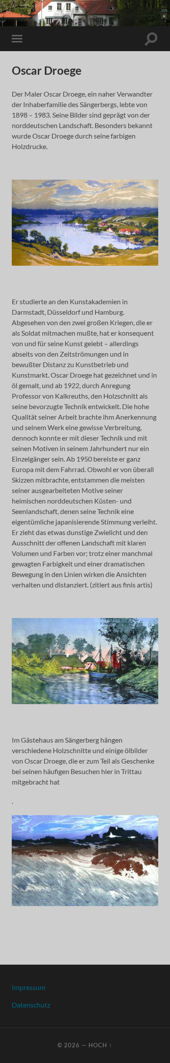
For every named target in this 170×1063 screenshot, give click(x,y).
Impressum (28, 987)
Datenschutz (31, 1004)
